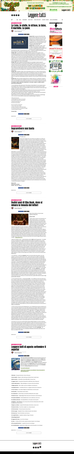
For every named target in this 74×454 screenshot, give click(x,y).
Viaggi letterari (30, 19)
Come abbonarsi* (24, 19)
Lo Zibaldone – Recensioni (45, 19)
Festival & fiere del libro (37, 19)
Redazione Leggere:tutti (18, 31)
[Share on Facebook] (21, 34)
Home (17, 19)
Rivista (20, 19)
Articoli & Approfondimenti (53, 19)
